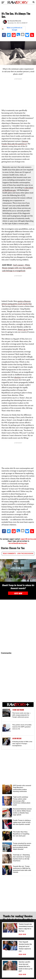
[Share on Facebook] (4, 35)
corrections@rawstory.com (18, 543)
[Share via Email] (22, 34)
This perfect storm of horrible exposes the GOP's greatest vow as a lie (21, 727)
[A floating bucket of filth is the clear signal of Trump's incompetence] (6, 741)
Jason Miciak (16, 738)
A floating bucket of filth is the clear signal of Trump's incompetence (22, 743)
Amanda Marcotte (15, 21)
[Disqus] (18, 626)
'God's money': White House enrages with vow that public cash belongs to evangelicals (16, 268)
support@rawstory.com (28, 539)
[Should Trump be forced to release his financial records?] (18, 570)
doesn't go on (23, 329)
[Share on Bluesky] (27, 35)
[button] (33, 2)
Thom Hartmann (18, 710)
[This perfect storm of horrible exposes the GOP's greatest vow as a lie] (6, 728)
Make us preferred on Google (14, 29)
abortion (17, 377)
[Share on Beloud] (32, 35)
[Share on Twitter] (9, 35)
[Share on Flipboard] (14, 35)
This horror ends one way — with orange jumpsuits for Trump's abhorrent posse (21, 715)
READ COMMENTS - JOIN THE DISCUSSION (18, 553)
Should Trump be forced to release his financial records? (18, 587)
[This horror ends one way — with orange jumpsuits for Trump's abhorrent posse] (6, 713)
